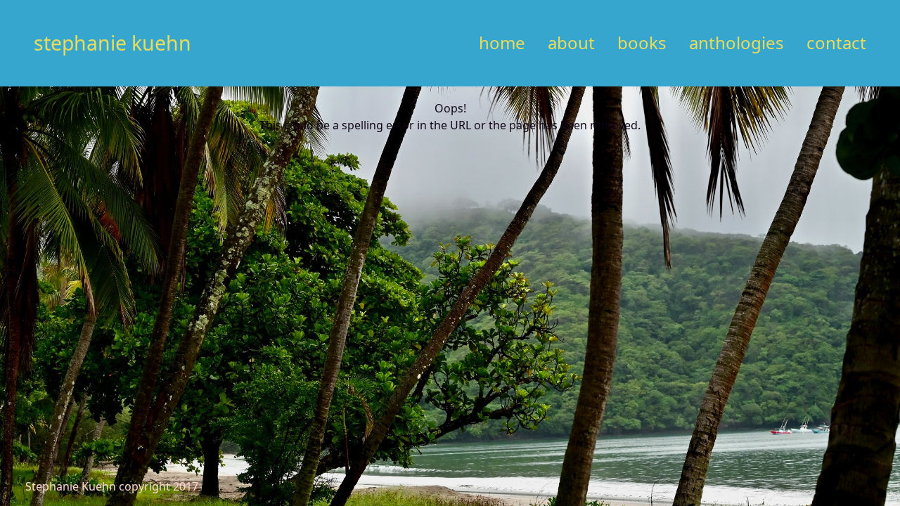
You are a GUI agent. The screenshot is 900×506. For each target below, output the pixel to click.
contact (836, 42)
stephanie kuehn (112, 43)
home (502, 42)
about (571, 42)
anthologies (736, 42)
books (642, 42)
